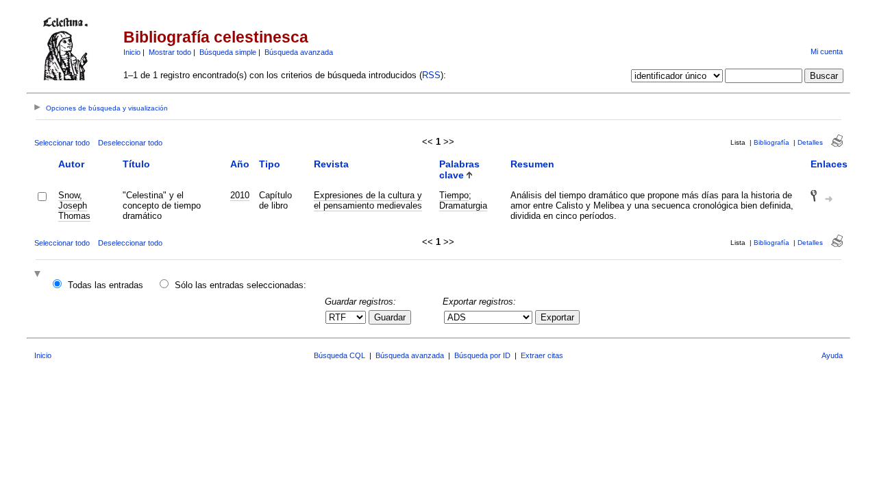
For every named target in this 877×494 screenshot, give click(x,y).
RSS (431, 75)
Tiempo (454, 195)
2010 (239, 195)
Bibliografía (771, 142)
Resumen (532, 163)
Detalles (810, 142)
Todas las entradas (105, 285)
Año (239, 163)
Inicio (131, 52)
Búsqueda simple (227, 52)
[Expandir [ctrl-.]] (39, 275)
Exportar (557, 317)
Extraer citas (542, 355)
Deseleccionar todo (130, 143)
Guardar (390, 317)
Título (136, 163)
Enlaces (829, 163)
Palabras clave (459, 169)
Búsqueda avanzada (298, 52)
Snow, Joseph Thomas (74, 205)
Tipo (269, 163)
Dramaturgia (463, 205)
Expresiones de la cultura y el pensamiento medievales (368, 200)
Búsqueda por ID (482, 355)
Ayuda (832, 355)
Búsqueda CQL (339, 355)
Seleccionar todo (62, 143)
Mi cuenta (827, 51)
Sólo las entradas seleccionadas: (240, 285)
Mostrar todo (170, 52)
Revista (331, 163)
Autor (71, 163)
